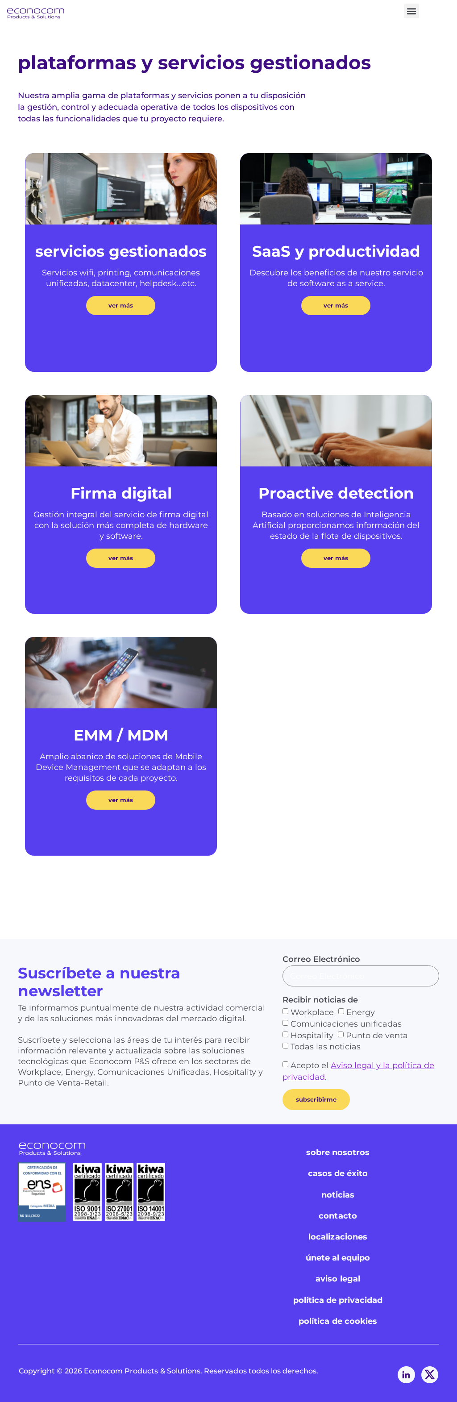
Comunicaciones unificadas (346, 1024)
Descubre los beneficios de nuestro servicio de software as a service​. (336, 278)
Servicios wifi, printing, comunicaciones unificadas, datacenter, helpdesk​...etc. (121, 278)
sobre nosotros (338, 1152)
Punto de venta (377, 1035)
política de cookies (338, 1321)
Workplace (312, 1012)
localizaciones (337, 1237)
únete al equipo (338, 1258)
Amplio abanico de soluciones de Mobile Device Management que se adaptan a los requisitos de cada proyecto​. (121, 767)
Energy (360, 1012)
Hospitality (312, 1035)
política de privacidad (338, 1300)
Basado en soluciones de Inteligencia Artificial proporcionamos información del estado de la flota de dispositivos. (336, 525)
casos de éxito (338, 1173)
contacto (338, 1216)
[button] (411, 11)
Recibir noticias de (320, 1000)
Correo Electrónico (321, 959)
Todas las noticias (326, 1047)
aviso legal (338, 1279)
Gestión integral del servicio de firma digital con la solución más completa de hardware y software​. (120, 525)
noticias (337, 1195)
